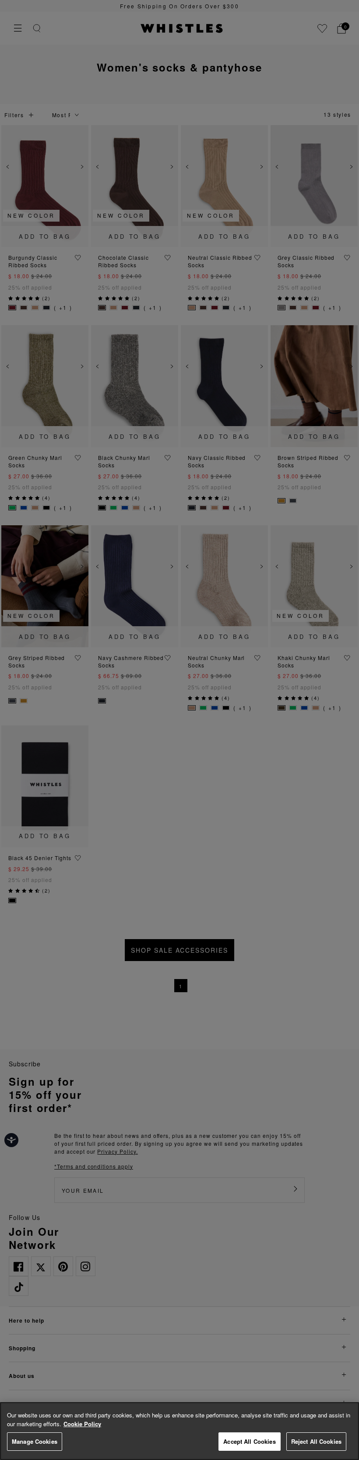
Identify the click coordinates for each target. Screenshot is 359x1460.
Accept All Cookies (249, 1441)
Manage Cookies (34, 1441)
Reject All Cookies (316, 1441)
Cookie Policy (82, 1424)
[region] (179, 1431)
